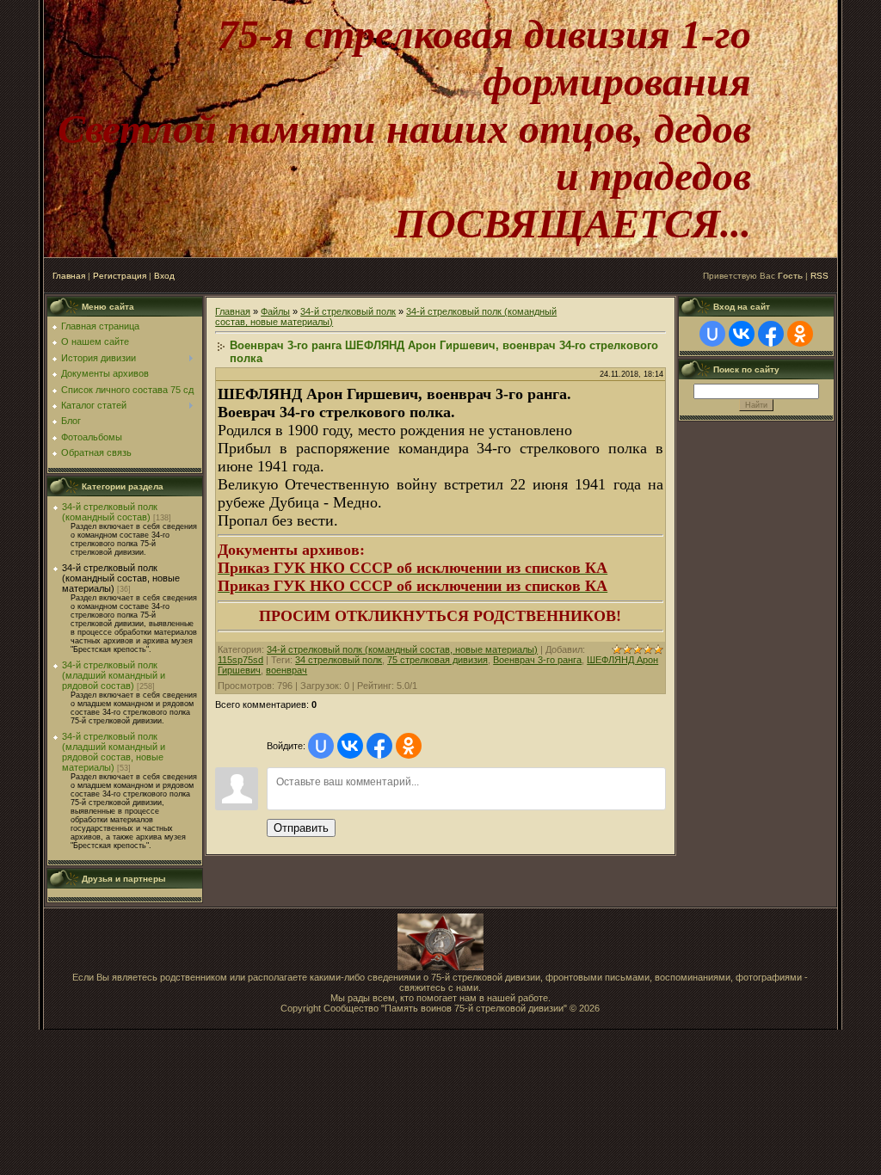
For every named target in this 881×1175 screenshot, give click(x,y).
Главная (68, 275)
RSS (819, 275)
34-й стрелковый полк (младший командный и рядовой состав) (113, 675)
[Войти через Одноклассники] (409, 746)
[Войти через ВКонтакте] (350, 746)
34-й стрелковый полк (348, 311)
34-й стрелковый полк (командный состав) (109, 511)
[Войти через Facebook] (379, 746)
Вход (164, 275)
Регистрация (119, 275)
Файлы (275, 311)
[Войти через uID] (321, 746)
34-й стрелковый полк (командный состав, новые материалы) (121, 578)
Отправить (301, 827)
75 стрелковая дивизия (437, 660)
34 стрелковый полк (338, 660)
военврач (286, 670)
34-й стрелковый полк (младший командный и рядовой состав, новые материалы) (113, 751)
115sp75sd (240, 660)
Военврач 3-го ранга (537, 660)
